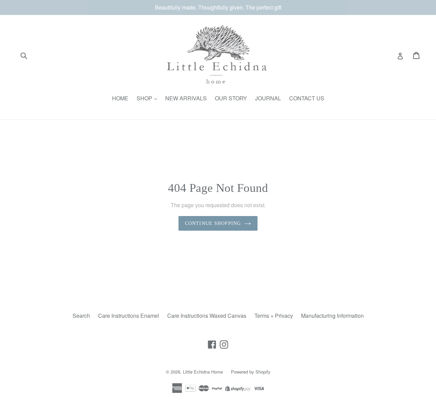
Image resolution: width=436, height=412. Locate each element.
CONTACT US (306, 98)
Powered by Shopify (250, 371)
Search (81, 315)
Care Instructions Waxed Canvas (206, 315)
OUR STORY (231, 98)
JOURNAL (268, 98)
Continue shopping (213, 223)
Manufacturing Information (332, 315)
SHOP (145, 98)
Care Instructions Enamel (128, 315)
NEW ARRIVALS (186, 98)
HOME (120, 98)
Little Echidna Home (203, 371)
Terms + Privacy (273, 315)
